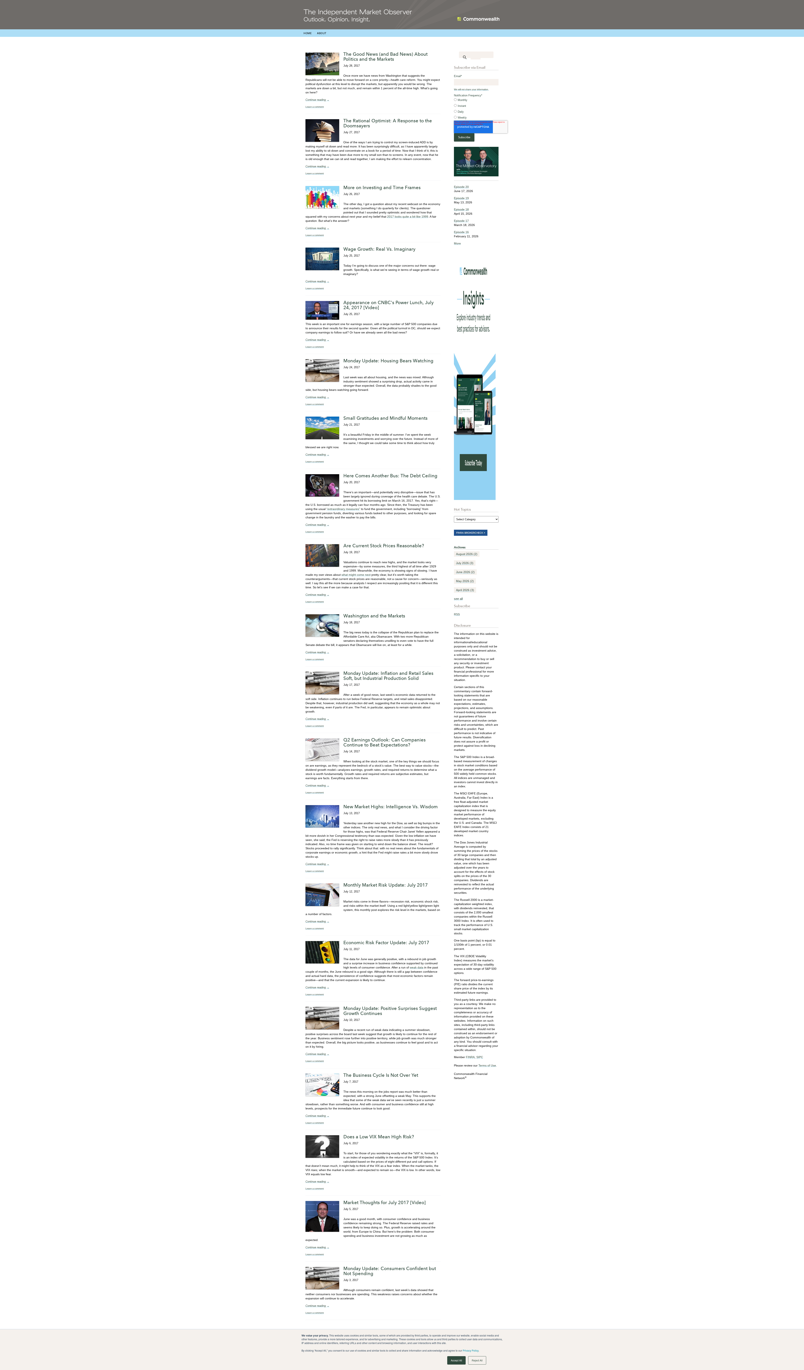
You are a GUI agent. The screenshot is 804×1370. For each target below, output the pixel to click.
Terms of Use (487, 1065)
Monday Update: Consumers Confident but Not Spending (389, 1271)
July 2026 (464, 563)
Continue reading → (317, 99)
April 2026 (465, 590)
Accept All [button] (456, 1360)
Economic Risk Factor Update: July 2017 (386, 942)
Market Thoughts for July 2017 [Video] (384, 1202)
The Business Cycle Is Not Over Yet (380, 1075)
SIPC (479, 1057)
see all (458, 598)
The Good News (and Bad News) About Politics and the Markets (385, 56)
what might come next (356, 574)
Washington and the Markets (374, 616)
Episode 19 (461, 198)
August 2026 (466, 554)
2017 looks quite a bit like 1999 (407, 216)
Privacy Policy (470, 1350)
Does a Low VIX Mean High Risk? (378, 1136)
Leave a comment (314, 107)
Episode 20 (461, 187)
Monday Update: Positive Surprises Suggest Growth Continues (390, 1011)
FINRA (470, 1057)
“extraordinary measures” (343, 509)
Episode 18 (461, 209)
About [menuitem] (321, 33)
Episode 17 (461, 220)
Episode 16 (461, 232)
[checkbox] (476, 109)
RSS (457, 614)
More (457, 243)
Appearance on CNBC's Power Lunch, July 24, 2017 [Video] (388, 305)
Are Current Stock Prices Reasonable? (383, 545)
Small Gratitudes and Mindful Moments (385, 418)
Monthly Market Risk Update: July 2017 (385, 885)
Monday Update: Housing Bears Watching (388, 360)
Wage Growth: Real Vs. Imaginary (379, 249)
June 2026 (465, 572)
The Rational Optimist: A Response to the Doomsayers (387, 123)
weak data (416, 967)
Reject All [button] (477, 1360)
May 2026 (465, 581)
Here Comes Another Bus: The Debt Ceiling (390, 475)
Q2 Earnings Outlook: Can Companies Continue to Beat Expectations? (384, 742)
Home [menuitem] (308, 33)
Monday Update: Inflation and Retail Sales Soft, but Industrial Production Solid (388, 675)
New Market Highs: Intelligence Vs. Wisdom (390, 806)
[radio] (476, 100)
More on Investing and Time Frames (382, 187)
